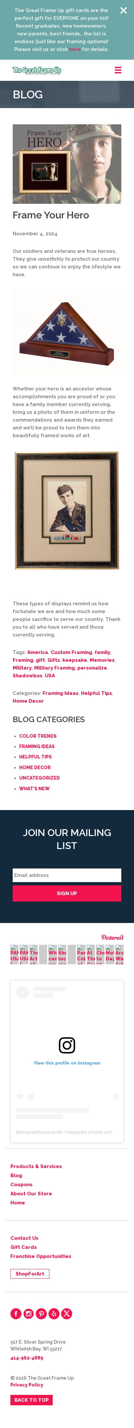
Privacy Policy (26, 1384)
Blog (16, 1175)
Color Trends (38, 736)
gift (40, 660)
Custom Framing (71, 652)
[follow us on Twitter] (66, 1313)
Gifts (53, 660)
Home (17, 1203)
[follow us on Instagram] (28, 1313)
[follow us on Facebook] (15, 1313)
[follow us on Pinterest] (41, 1313)
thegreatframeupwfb (41, 1132)
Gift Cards (23, 1247)
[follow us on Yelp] (54, 1313)
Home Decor (28, 701)
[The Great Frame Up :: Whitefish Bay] (73, 70)
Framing (23, 660)
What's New (34, 788)
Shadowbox (27, 676)
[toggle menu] (118, 70)
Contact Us (24, 1238)
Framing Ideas (60, 693)
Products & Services (36, 1166)
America (37, 652)
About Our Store (31, 1194)
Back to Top (31, 1400)
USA (50, 676)
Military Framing (54, 668)
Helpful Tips (96, 693)
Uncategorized (39, 778)
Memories (102, 660)
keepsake (74, 660)
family (102, 652)
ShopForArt (30, 1274)
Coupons (21, 1185)
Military (22, 668)
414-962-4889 (26, 1357)
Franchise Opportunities (40, 1256)
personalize (92, 668)
